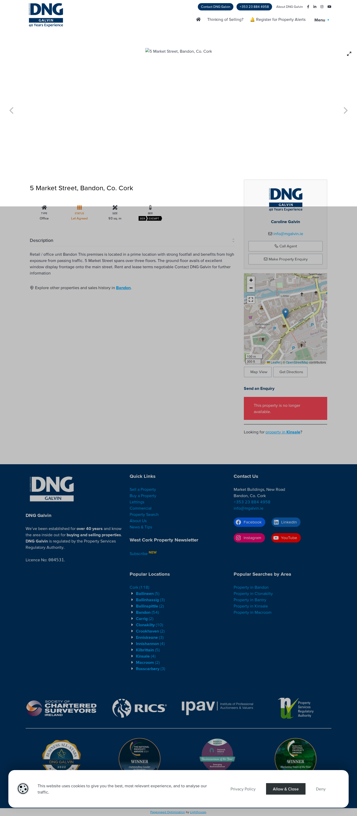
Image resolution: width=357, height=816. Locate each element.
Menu (320, 19)
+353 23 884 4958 (254, 7)
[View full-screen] (349, 53)
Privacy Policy (243, 789)
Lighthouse (198, 812)
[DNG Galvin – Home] (198, 19)
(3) (150, 599)
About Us (138, 520)
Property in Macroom (253, 612)
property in (283, 432)
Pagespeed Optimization (167, 812)
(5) (147, 593)
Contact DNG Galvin (215, 7)
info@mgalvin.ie (288, 233)
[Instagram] (319, 6)
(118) (139, 587)
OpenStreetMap (297, 362)
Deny (321, 789)
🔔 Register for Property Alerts (278, 19)
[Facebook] (306, 6)
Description (41, 240)
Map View (258, 372)
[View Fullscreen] (251, 299)
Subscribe (139, 553)
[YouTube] (327, 6)
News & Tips (141, 527)
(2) (150, 606)
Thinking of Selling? (225, 19)
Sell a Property (143, 489)
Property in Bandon (251, 587)
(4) (150, 643)
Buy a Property (143, 495)
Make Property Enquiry (288, 259)
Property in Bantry (250, 599)
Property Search (144, 514)
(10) (149, 624)
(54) (147, 612)
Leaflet (275, 362)
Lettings (137, 501)
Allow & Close (286, 789)
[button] (285, 313)
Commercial (141, 508)
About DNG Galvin (289, 7)
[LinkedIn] (312, 6)
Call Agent (287, 246)
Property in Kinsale (251, 606)
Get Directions (291, 372)
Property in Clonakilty (253, 593)
